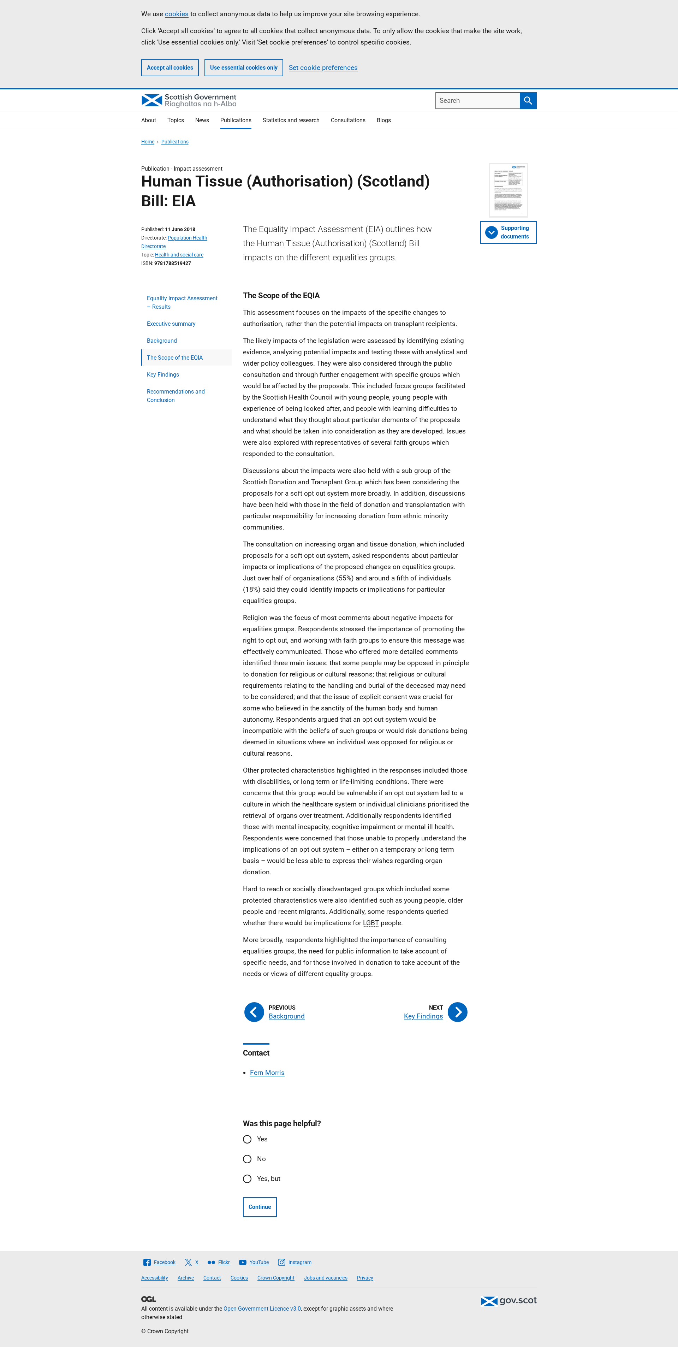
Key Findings (163, 374)
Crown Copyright (276, 1278)
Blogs (384, 120)
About (148, 120)
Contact (212, 1278)
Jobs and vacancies (325, 1278)
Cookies (239, 1278)
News (202, 120)
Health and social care (179, 255)
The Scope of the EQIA (175, 357)
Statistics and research (291, 120)
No (261, 1159)
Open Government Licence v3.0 (262, 1308)
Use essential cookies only (244, 67)
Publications (235, 120)
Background (162, 340)
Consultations (348, 120)
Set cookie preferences (323, 68)
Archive (186, 1278)
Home (147, 141)
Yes (262, 1139)
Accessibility (154, 1278)
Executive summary (171, 323)
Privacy (365, 1278)
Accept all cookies (170, 67)
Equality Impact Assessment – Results (182, 302)
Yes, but (268, 1179)
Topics (175, 120)
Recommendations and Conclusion (176, 395)
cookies (177, 14)
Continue (260, 1207)
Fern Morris (267, 1073)
